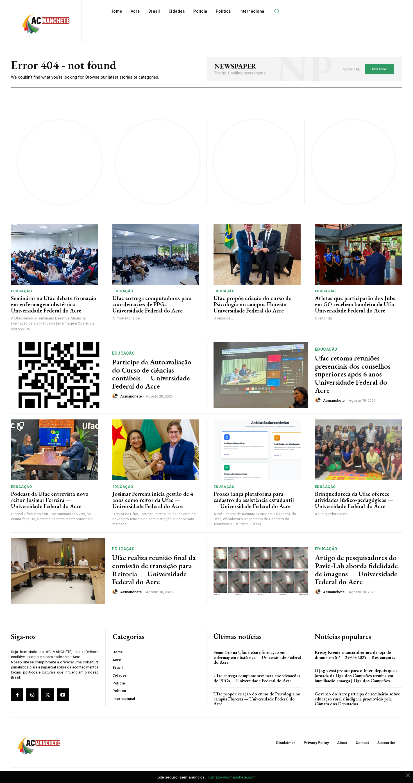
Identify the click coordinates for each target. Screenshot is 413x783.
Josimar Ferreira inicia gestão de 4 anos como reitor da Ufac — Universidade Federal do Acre (152, 500)
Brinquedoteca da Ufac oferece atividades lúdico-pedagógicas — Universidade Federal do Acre (354, 500)
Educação (21, 291)
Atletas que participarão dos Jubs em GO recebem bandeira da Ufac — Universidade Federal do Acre (358, 304)
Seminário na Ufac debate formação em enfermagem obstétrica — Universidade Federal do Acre (53, 304)
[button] (276, 11)
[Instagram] (32, 694)
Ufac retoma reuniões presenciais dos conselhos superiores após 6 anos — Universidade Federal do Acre (353, 374)
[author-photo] (115, 396)
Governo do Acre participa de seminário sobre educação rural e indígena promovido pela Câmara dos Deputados (357, 699)
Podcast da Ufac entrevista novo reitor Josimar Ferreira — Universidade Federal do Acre (49, 500)
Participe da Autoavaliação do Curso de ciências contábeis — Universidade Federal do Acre (151, 374)
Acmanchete (131, 396)
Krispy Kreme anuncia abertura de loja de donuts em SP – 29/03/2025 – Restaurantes (355, 654)
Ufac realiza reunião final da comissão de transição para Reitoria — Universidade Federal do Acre (154, 569)
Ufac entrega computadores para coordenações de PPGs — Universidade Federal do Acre (152, 304)
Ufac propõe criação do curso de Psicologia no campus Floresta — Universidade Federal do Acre (253, 304)
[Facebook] (17, 694)
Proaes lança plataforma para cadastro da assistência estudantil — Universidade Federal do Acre (254, 500)
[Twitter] (47, 694)
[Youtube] (63, 694)
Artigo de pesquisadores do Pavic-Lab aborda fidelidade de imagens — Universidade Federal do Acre (356, 569)
